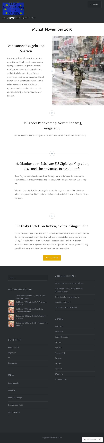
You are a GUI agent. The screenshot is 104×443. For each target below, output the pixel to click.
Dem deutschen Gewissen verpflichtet (69, 283)
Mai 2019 (58, 348)
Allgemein (12, 353)
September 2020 (61, 337)
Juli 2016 (58, 363)
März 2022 (59, 326)
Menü (96, 4)
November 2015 (61, 379)
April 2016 (59, 369)
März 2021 (59, 332)
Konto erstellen (14, 383)
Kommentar (12, 363)
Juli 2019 (58, 342)
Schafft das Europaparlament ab (67, 297)
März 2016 (59, 374)
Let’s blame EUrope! (63, 302)
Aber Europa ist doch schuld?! (66, 308)
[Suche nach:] (28, 278)
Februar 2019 (60, 353)
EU (9, 358)
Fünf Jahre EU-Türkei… (24, 302)
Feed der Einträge (15, 398)
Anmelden (12, 390)
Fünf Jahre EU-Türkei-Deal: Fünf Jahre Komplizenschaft (69, 290)
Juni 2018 (58, 358)
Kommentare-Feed (15, 405)
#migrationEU (13, 347)
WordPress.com (14, 412)
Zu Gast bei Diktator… (24, 316)
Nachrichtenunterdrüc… (24, 296)
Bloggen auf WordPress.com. (52, 438)
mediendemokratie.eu (19, 18)
